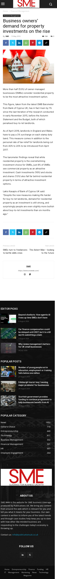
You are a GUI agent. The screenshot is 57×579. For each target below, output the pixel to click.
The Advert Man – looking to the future (41, 251)
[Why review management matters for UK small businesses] (8, 348)
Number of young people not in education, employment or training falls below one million (34, 370)
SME (7, 36)
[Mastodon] (31, 275)
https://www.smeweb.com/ (28, 271)
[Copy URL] (46, 43)
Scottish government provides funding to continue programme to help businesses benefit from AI (35, 400)
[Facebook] (6, 43)
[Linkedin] (19, 43)
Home (5, 11)
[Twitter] (12, 43)
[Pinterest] (33, 43)
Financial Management (20, 11)
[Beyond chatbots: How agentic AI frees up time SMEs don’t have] (8, 318)
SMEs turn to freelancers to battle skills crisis (15, 251)
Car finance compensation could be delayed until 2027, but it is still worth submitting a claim (34, 332)
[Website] (26, 275)
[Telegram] (39, 43)
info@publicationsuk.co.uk (25, 534)
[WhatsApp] (26, 43)
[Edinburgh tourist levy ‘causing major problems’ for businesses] (8, 386)
